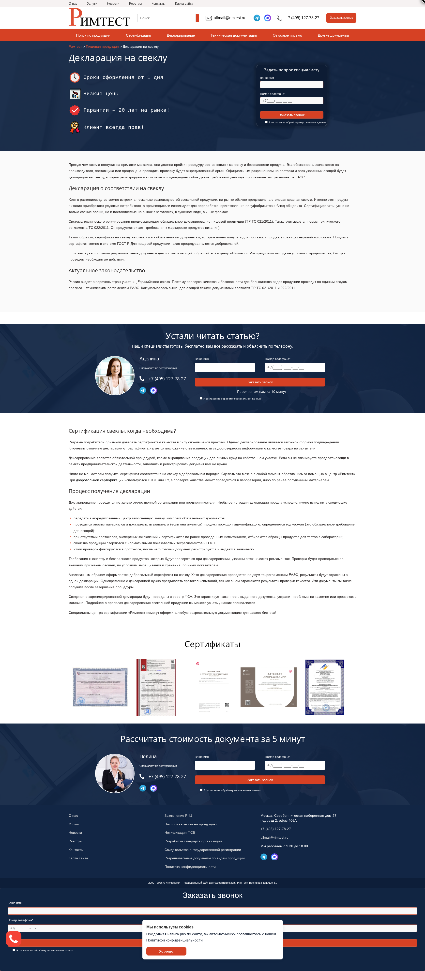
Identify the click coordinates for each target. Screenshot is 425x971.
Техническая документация (234, 35)
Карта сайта (184, 3)
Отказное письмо (287, 35)
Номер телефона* (273, 94)
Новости (113, 3)
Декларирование (181, 35)
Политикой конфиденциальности (174, 940)
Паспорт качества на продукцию (191, 824)
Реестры (135, 3)
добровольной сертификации (99, 480)
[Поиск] (197, 18)
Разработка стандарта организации (193, 841)
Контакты (158, 3)
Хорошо (166, 951)
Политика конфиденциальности (190, 867)
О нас (73, 3)
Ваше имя (267, 78)
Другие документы (333, 35)
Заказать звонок (341, 17)
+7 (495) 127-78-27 (275, 829)
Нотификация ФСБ (180, 832)
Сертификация (138, 35)
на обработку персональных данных (304, 122)
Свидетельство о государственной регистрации (203, 850)
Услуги (92, 3)
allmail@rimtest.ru (274, 837)
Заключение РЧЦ (178, 815)
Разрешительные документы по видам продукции (205, 858)
